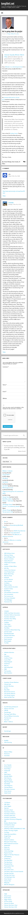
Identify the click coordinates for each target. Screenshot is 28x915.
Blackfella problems (7, 499)
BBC (5, 821)
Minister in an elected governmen (14, 67)
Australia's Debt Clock (9, 815)
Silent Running (8, 742)
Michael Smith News (9, 635)
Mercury (6, 665)
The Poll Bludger (8, 600)
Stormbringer (7, 712)
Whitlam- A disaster (7, 471)
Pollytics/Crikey (8, 585)
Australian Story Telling (10, 618)
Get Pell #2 (5, 478)
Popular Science (8, 853)
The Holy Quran (8, 862)
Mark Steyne (7, 774)
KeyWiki (6, 740)
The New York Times (9, 875)
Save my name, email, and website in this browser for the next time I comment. (13, 408)
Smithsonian (7, 858)
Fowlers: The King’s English (11, 830)
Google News (7, 836)
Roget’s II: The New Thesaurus (11, 854)
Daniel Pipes (7, 768)
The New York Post (9, 873)
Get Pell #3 (5, 482)
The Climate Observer (9, 693)
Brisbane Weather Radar (10, 823)
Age (5, 654)
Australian (6, 656)
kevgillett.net (7, 3)
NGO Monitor (7, 778)
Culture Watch (7, 626)
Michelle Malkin (8, 776)
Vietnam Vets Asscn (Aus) (10, 905)
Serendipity (7, 783)
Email (4, 391)
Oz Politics (6, 583)
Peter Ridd (6, 690)
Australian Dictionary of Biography (13, 819)
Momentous (21, 913)
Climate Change (6, 510)
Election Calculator (9, 559)
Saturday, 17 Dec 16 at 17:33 (14, 204)
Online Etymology (8, 851)
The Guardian (7, 671)
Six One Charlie (8, 901)
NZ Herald (7, 849)
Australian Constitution (10, 817)
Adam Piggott (7, 806)
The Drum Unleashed (9, 598)
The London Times (9, 869)
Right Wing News (8, 782)
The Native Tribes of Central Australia (13, 871)
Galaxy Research (8, 560)
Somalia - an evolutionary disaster (11, 506)
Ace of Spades (7, 765)
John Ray (6, 568)
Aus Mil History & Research (11, 706)
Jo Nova (6, 688)
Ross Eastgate (7, 641)
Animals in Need (8, 810)
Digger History (8, 899)
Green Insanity (15, 161)
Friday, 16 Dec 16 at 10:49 (14, 176)
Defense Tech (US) (9, 708)
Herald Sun (7, 663)
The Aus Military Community (11, 716)
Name (5, 384)
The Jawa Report (8, 787)
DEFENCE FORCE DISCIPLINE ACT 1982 (14, 828)
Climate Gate (7, 684)
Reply (4, 196)
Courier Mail (7, 660)
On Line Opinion (8, 579)
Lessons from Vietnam (9, 570)
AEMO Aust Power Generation (12, 613)
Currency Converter (9, 826)
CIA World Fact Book (9, 825)
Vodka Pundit (7, 793)
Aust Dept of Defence (9, 813)
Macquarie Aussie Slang (10, 841)
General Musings (7, 161)
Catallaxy (6, 622)
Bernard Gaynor (8, 620)
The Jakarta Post (8, 864)
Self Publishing (8, 856)
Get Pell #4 (5, 486)
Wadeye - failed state (8, 501)
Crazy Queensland (15, 532)
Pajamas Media (8, 780)
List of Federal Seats (9, 572)
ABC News (7, 804)
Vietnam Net (7, 881)
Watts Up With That (9, 697)
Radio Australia (8, 639)
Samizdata (7, 755)
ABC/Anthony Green (9, 553)
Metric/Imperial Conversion (11, 843)
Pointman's (7, 753)
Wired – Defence (8, 721)
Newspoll (6, 577)
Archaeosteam (8, 767)
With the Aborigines (9, 884)
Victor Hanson (7, 791)
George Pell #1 (6, 474)
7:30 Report (7, 802)
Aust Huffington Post (9, 557)
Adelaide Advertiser (9, 652)
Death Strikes (7, 897)
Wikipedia (6, 882)
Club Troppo (7, 624)
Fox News (6, 832)
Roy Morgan (7, 590)
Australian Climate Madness (11, 682)
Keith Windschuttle (9, 633)
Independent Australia (10, 562)
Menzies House (8, 575)
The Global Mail (8, 860)
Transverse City (8, 602)
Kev (18, 34)
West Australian (8, 673)
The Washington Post (9, 877)
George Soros (5, 497)
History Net (7, 838)
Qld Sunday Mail (8, 667)
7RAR (5, 894)
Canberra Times (8, 658)
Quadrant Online (8, 588)
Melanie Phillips (8, 752)
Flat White (6, 628)
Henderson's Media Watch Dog (12, 630)
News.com (6, 847)
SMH (5, 669)
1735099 (10, 202)
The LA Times (7, 868)
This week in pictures (9, 789)
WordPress (12, 913)
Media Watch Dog (8, 574)
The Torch (6, 720)
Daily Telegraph (8, 661)
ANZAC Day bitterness (19, 531)
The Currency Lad (8, 596)
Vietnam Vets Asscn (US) (10, 907)
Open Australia (8, 581)
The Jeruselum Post (9, 866)
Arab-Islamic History (9, 812)
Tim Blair (6, 643)
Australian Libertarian (9, 617)
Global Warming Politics (10, 834)
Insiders (6, 564)
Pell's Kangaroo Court (7, 487)
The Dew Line (7, 718)
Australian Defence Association (12, 615)
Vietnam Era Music (9, 903)
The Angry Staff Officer (10, 714)
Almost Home (7, 896)
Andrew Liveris (14, 133)
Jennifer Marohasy (9, 686)
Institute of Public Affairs (10, 566)
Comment (6, 366)
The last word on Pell (7, 512)
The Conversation (8, 594)
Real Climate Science (9, 691)
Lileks (5, 772)
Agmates (6, 808)
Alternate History (8, 555)
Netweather (7, 845)
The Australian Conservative (11, 592)
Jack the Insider (8, 631)
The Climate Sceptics (9, 695)
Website (5, 398)
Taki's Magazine (8, 785)
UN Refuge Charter (7, 504)
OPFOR (6, 710)
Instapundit (7, 770)
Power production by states (11, 587)
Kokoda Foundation (9, 840)
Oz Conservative (8, 637)
